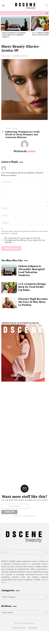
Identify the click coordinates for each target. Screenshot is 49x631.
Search (45, 552)
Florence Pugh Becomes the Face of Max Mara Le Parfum (33, 301)
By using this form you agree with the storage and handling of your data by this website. (24, 240)
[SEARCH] (47, 5)
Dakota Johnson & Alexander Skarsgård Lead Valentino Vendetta (13, 35)
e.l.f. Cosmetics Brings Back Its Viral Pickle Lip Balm (32, 286)
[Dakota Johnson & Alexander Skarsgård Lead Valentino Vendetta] (15, 23)
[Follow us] (47, 13)
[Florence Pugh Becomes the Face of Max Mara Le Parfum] (9, 302)
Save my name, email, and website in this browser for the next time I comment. (24, 232)
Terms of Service (18, 628)
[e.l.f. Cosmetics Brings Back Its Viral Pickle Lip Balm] (9, 287)
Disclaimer (32, 628)
